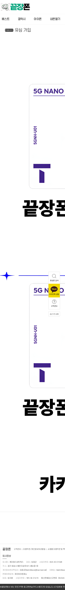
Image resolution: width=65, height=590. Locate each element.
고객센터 (17, 549)
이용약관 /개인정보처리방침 (34, 549)
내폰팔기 (55, 19)
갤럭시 (22, 19)
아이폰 (38, 19)
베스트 (6, 19)
